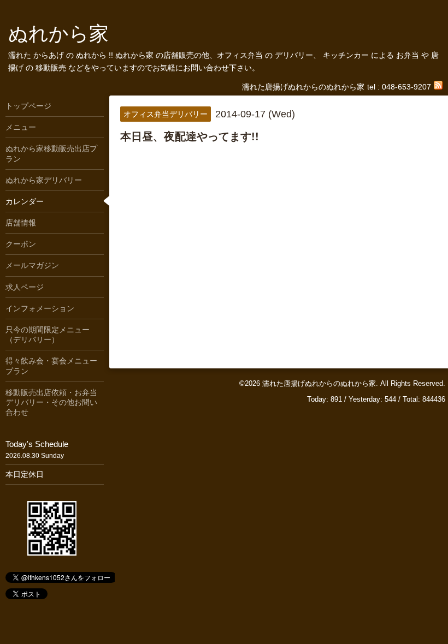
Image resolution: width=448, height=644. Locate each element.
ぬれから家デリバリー (43, 180)
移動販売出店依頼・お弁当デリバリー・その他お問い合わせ (51, 402)
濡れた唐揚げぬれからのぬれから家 (319, 383)
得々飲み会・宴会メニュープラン (51, 365)
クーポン (20, 244)
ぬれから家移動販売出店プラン (51, 153)
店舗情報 (20, 222)
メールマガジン (32, 265)
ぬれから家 (58, 33)
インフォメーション (39, 308)
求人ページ (24, 287)
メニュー (20, 127)
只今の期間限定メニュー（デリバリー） (47, 334)
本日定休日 (24, 474)
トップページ (28, 106)
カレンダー (24, 201)
